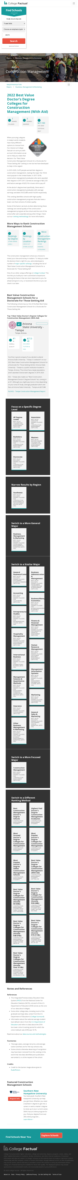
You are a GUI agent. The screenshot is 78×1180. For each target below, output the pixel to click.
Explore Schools (49, 1135)
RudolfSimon (15, 1070)
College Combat (39, 273)
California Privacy (31, 1174)
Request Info (15, 1099)
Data (12, 1174)
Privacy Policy (20, 1174)
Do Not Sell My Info (44, 1174)
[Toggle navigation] (73, 3)
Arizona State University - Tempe (29, 327)
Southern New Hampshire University (35, 1092)
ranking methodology (20, 216)
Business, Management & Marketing (28, 58)
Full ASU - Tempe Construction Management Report (26, 391)
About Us (7, 1174)
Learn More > (28, 1119)
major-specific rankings (23, 264)
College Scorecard (37, 1017)
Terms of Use (56, 1174)
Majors (9, 58)
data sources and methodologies (34, 1034)
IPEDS (19, 1000)
